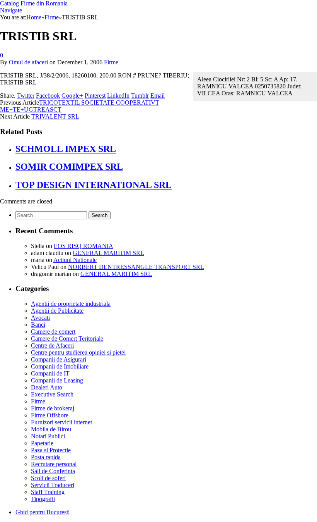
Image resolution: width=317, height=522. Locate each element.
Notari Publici (48, 436)
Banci (38, 324)
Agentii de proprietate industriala (71, 303)
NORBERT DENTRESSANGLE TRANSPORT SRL (136, 267)
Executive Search (52, 394)
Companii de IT (50, 373)
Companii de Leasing (57, 380)
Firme (111, 62)
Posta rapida (46, 457)
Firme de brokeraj (52, 408)
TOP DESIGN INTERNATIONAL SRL (93, 185)
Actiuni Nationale (75, 260)
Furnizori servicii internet (61, 422)
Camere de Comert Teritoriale (67, 338)
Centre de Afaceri (52, 345)
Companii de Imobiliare (60, 366)
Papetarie (42, 443)
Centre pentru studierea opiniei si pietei (78, 352)
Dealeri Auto (46, 387)
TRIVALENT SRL (55, 116)
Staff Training (48, 492)
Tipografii (43, 499)
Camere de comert (53, 331)
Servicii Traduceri (52, 485)
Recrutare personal (54, 464)
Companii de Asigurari (58, 359)
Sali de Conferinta (53, 471)
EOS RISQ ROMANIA (83, 246)
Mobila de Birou (51, 429)
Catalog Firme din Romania (34, 3)
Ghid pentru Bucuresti (42, 512)
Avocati (40, 317)
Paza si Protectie (51, 450)
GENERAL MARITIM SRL (108, 253)
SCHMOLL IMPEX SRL (65, 149)
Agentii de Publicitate (57, 310)
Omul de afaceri (28, 62)
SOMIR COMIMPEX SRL (69, 167)
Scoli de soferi (48, 478)
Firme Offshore (49, 415)
